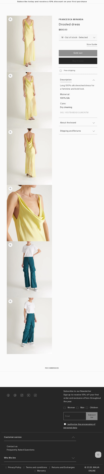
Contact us (12, 447)
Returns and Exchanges (63, 467)
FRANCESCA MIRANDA (71, 19)
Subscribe (92, 416)
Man (82, 408)
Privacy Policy (14, 467)
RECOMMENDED (52, 368)
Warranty (41, 471)
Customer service (13, 437)
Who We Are (10, 458)
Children (94, 408)
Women (71, 408)
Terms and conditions (36, 467)
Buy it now (78, 61)
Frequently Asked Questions (21, 450)
